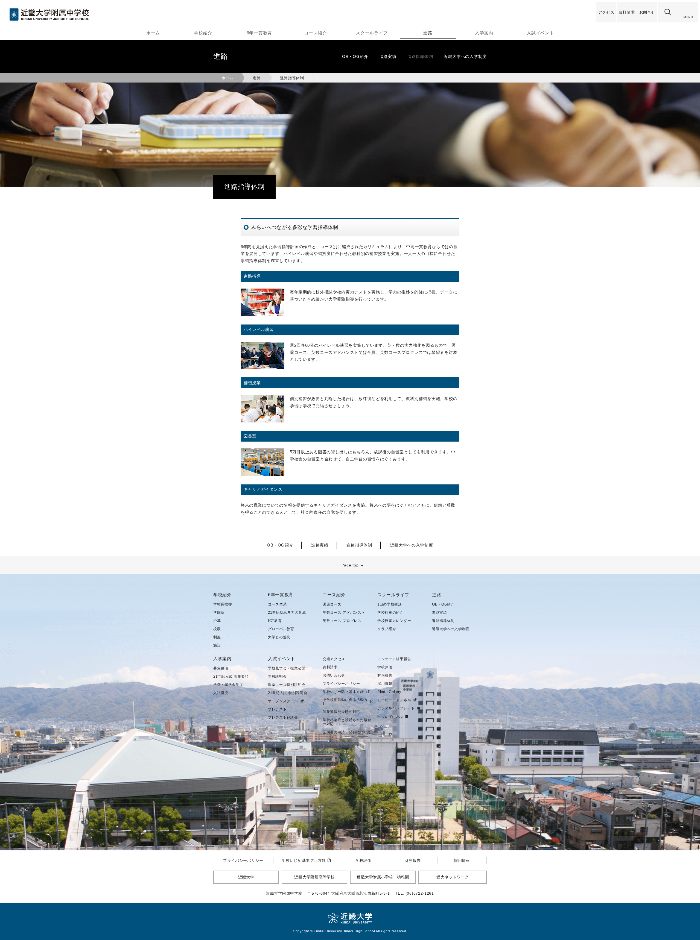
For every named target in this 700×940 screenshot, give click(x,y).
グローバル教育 (281, 629)
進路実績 (439, 612)
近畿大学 (246, 877)
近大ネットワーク (452, 877)
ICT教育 (275, 621)
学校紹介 (203, 33)
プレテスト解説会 (283, 717)
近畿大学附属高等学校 (314, 877)
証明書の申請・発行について (347, 732)
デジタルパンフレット (396, 708)
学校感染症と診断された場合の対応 (347, 722)
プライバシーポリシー (341, 684)
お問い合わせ (334, 675)
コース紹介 (315, 33)
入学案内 (484, 33)
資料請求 (330, 667)
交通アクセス (334, 659)
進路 (427, 33)
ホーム (153, 33)
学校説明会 (277, 676)
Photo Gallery (389, 692)
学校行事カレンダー (394, 621)
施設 (217, 645)
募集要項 (220, 668)
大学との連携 (279, 637)
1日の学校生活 (389, 604)
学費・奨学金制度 (228, 685)
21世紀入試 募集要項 (231, 676)
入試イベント (540, 33)
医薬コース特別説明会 (286, 685)
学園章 (218, 612)
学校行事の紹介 (390, 612)
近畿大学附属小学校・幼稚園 (383, 877)
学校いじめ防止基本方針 (343, 692)
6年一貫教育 (259, 33)
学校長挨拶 (222, 604)
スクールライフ (372, 33)
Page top (350, 565)
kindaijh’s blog (390, 716)
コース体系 (277, 604)
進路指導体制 (443, 621)
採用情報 (384, 684)
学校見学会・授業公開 (286, 668)
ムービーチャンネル (394, 700)
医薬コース (332, 604)
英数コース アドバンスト (344, 612)
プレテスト (277, 709)
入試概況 (220, 693)
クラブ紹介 (386, 629)
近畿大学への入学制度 (450, 629)
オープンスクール (283, 701)
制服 (217, 637)
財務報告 (384, 675)
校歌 (217, 629)
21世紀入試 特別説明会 (287, 693)
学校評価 (384, 667)
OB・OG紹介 (443, 604)
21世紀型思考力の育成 (287, 612)
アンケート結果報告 (394, 659)
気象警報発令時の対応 (341, 712)
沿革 (217, 621)
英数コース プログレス (342, 621)
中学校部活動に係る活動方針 (345, 702)
